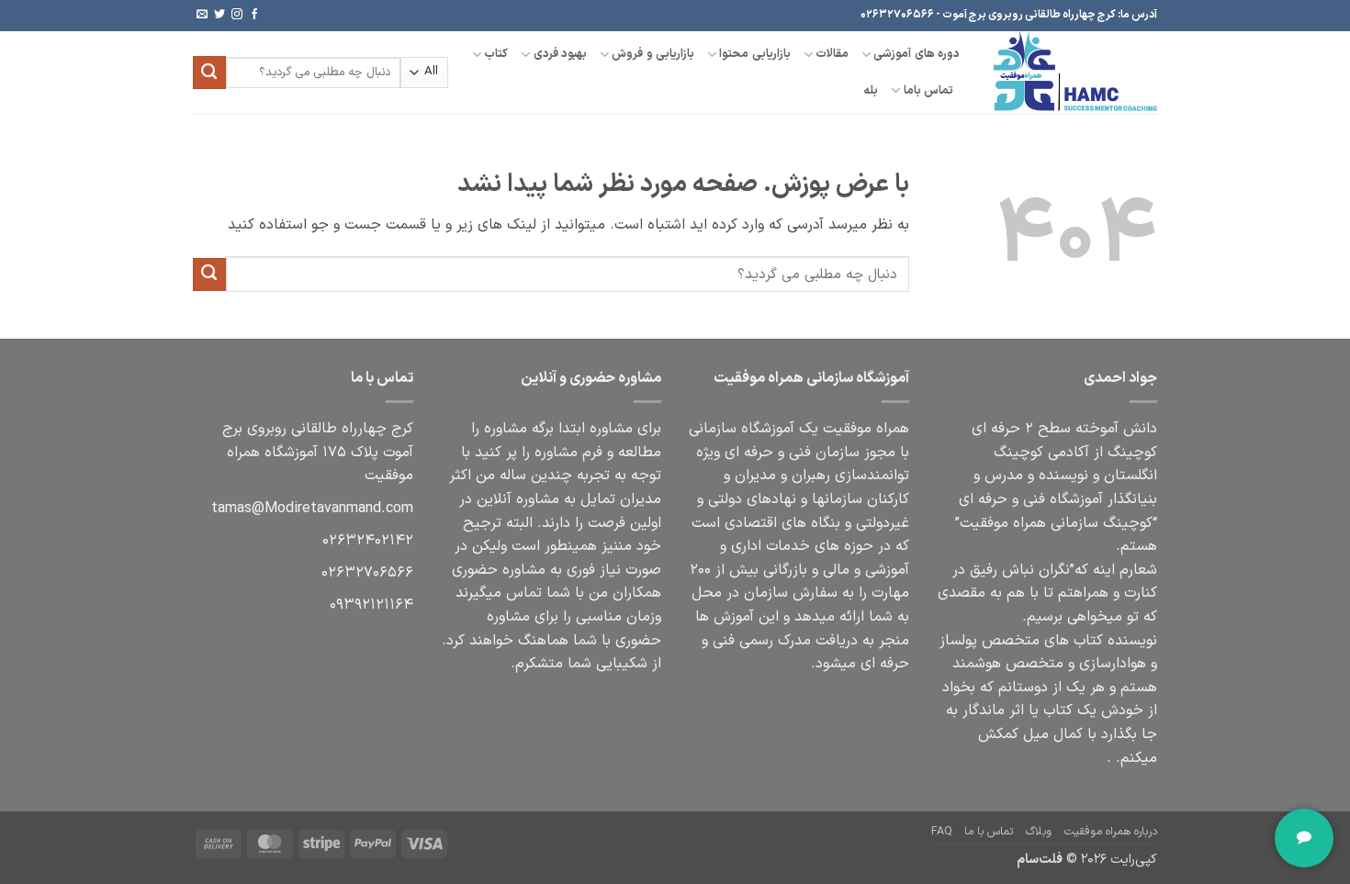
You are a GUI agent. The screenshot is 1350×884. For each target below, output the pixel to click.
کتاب (496, 53)
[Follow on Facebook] (254, 14)
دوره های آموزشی (916, 53)
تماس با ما (988, 831)
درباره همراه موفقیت (1110, 831)
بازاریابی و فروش (653, 53)
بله (870, 90)
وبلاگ (1039, 831)
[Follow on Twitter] (219, 14)
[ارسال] (209, 72)
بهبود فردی (560, 53)
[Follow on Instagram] (236, 14)
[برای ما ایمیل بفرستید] (202, 14)
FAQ (941, 831)
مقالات (832, 53)
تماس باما (928, 90)
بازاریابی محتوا (754, 53)
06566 (367, 573)
